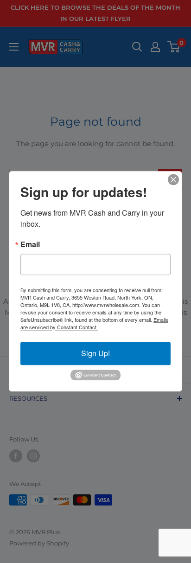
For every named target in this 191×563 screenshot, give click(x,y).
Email (30, 244)
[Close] (173, 179)
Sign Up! (95, 353)
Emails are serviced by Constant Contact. (94, 323)
